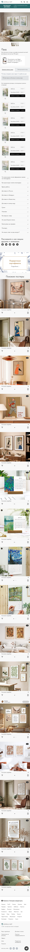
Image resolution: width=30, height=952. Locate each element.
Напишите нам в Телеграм (26, 948)
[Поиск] (22, 2)
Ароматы (10, 906)
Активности (4, 911)
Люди (8, 914)
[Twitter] (10, 244)
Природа (3, 906)
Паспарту (4, 228)
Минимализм (16, 909)
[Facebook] (2, 244)
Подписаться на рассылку (5, 935)
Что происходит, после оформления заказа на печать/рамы (13, 177)
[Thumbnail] (17, 44)
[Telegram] (13, 244)
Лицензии (3, 943)
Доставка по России (7, 191)
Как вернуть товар (7, 215)
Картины (22, 906)
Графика (3, 909)
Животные (16, 911)
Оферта (3, 938)
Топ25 (8, 904)
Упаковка (4, 211)
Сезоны (14, 904)
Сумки (16, 919)
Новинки (3, 904)
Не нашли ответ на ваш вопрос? (11, 232)
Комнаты (20, 904)
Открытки (19, 916)
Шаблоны (16, 906)
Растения (9, 909)
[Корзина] (24, 2)
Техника (19, 914)
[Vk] (6, 244)
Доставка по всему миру (8, 203)
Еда (21, 911)
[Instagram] (11, 948)
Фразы (10, 911)
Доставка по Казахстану (8, 199)
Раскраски (11, 919)
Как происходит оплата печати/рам (11, 182)
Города (3, 914)
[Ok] (17, 244)
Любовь (13, 914)
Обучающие (12, 916)
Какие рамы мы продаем (8, 224)
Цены (2, 941)
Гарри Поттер (4, 916)
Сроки (3, 207)
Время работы (6, 187)
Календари (3, 919)
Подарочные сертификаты (18, 941)
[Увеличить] (5, 98)
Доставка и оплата (19, 931)
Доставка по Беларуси (8, 195)
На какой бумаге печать (8, 220)
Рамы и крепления (5, 931)
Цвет (25, 904)
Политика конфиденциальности (20, 935)
